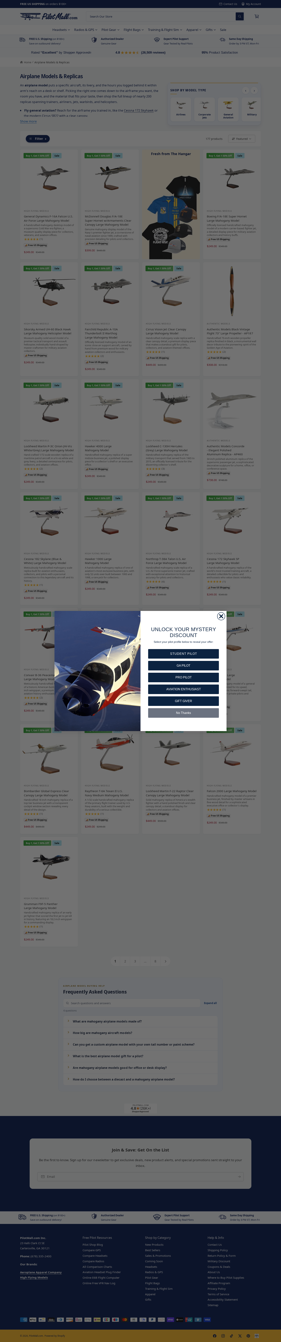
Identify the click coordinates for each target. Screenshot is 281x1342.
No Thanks (183, 712)
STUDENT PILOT (183, 653)
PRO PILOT (183, 677)
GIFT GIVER (183, 701)
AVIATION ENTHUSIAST (183, 689)
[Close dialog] (221, 616)
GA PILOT (183, 665)
